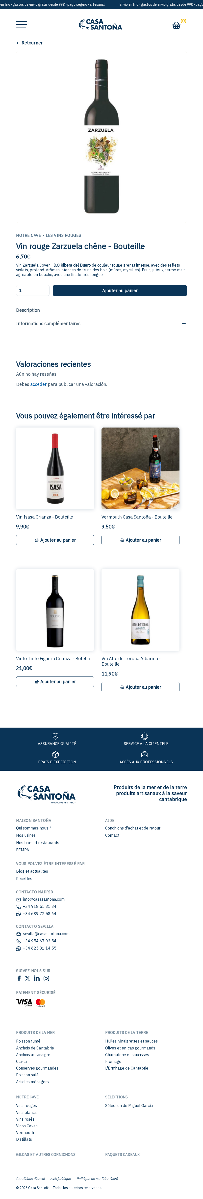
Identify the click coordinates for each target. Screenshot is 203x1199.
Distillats (24, 1139)
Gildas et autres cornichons (46, 1154)
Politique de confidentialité (97, 1178)
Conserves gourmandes (37, 1068)
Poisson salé (27, 1074)
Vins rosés (25, 1119)
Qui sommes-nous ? (33, 828)
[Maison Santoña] (46, 793)
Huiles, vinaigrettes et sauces (131, 1041)
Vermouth (25, 1132)
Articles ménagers (32, 1081)
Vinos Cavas (27, 1125)
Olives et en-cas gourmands (130, 1047)
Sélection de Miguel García (129, 1105)
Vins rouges (26, 1105)
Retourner (32, 43)
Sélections (116, 1097)
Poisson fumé (28, 1041)
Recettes (24, 878)
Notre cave (27, 1097)
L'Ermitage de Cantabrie (126, 1068)
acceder (38, 384)
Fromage (113, 1061)
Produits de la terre (126, 1032)
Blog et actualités (32, 871)
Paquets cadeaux (122, 1154)
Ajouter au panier (120, 290)
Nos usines (26, 835)
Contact (112, 835)
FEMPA (22, 849)
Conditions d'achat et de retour (132, 828)
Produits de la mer (35, 1032)
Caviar (21, 1061)
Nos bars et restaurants (37, 842)
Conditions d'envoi (30, 1178)
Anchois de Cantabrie (35, 1047)
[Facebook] (19, 979)
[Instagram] (45, 979)
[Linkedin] (37, 979)
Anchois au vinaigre (33, 1054)
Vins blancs (26, 1112)
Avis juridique (60, 1178)
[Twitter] (27, 979)
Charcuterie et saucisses (127, 1054)
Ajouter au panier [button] (58, 540)
